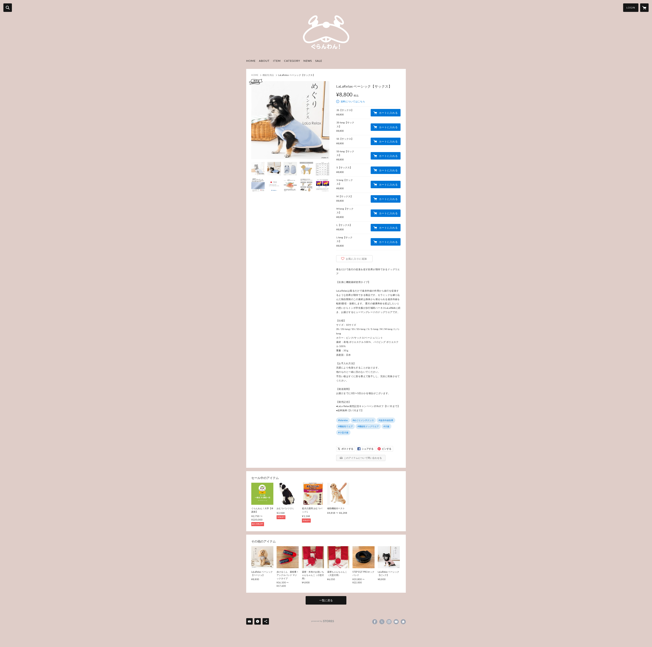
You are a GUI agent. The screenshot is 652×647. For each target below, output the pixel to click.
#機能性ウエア (345, 426)
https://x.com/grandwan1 (381, 621)
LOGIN (631, 7)
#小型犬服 (343, 432)
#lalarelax (343, 420)
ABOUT (264, 60)
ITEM (277, 60)
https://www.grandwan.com (403, 621)
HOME (251, 60)
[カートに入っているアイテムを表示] (644, 7)
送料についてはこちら (353, 101)
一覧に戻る (326, 600)
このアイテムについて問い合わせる (363, 457)
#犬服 (386, 426)
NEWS (307, 60)
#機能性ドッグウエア (368, 426)
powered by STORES (322, 621)
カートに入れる (388, 112)
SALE (318, 60)
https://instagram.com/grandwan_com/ (389, 621)
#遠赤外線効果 (386, 420)
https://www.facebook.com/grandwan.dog (374, 621)
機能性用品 (268, 75)
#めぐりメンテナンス (363, 420)
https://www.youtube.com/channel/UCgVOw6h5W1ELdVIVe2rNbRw (396, 621)
